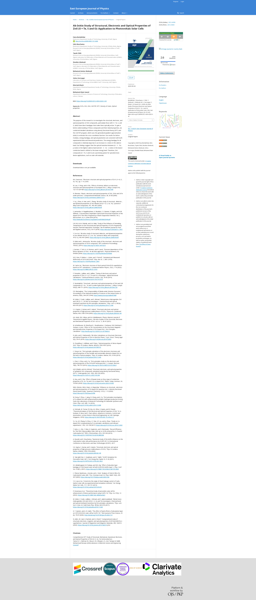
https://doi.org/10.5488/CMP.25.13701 (85, 269)
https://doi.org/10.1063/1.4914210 (95, 245)
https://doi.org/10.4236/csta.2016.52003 (98, 339)
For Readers (162, 85)
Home (75, 19)
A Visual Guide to (167, 156)
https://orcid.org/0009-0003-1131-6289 (87, 41)
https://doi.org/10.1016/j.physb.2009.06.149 (108, 313)
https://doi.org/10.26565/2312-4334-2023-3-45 (91, 101)
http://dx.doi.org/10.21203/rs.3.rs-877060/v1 (95, 331)
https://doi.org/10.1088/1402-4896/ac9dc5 (91, 495)
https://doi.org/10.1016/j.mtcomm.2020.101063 (98, 383)
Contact (115, 13)
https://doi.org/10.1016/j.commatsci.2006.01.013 (88, 197)
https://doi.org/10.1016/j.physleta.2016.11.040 (98, 305)
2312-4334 (170, 25)
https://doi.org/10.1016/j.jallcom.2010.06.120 (102, 287)
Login (182, 1)
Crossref (75, 545)
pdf (132, 77)
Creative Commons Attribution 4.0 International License (139, 163)
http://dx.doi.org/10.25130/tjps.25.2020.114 (98, 515)
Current (72, 13)
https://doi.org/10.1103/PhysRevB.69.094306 (97, 253)
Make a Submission (166, 73)
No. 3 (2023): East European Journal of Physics (100, 19)
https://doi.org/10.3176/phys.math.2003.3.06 (95, 477)
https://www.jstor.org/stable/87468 (105, 295)
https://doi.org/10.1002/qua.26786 (84, 393)
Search (181, 13)
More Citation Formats (135, 120)
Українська (162, 103)
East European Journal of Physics (89, 8)
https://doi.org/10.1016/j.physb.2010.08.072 (87, 347)
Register (175, 1)
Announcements (92, 13)
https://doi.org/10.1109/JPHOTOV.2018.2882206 (88, 435)
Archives (81, 13)
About (124, 13)
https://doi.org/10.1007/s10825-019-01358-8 (102, 365)
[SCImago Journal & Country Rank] (170, 49)
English (161, 100)
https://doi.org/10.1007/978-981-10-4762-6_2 (99, 417)
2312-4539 (171, 22)
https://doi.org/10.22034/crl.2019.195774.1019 (88, 279)
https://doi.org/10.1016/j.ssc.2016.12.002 (109, 425)
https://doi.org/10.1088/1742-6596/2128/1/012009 (102, 469)
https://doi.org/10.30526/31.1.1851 (111, 229)
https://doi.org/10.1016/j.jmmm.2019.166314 (92, 525)
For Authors (105, 13)
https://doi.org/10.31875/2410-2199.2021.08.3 (88, 461)
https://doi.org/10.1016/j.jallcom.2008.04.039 (87, 207)
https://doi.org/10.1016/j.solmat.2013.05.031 (87, 487)
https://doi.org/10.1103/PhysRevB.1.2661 (86, 261)
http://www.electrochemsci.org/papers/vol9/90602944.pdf (91, 219)
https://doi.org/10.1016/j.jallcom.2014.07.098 (98, 189)
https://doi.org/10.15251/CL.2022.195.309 (86, 375)
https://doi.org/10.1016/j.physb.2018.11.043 (87, 357)
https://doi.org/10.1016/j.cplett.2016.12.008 (87, 405)
